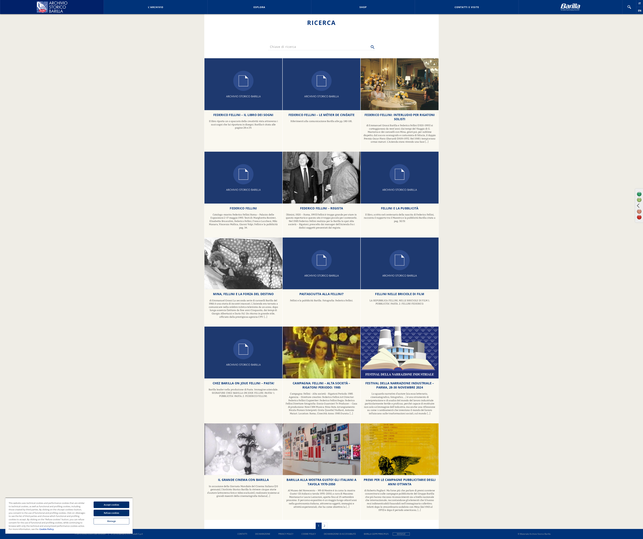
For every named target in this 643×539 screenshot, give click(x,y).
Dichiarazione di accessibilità (340, 533)
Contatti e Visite (467, 7)
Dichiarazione (262, 533)
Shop (363, 7)
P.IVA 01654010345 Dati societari (90, 533)
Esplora (259, 7)
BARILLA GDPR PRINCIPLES (376, 533)
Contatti (242, 533)
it (640, 4)
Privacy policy (285, 533)
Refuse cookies (111, 512)
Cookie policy (308, 533)
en (640, 11)
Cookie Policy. (46, 529)
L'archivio (155, 7)
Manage (401, 533)
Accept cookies (111, 504)
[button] (629, 7)
